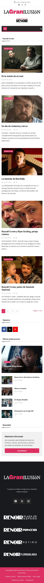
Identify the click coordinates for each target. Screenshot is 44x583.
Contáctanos (29, 580)
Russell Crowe (8, 48)
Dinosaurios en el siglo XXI (23, 411)
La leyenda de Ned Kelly (13, 179)
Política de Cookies (18, 580)
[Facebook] (4, 330)
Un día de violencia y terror (15, 126)
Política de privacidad (24, 576)
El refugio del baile (21, 400)
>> (17, 311)
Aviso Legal (36, 576)
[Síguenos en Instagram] (25, 5)
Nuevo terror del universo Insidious (27, 377)
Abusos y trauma (20, 388)
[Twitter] (9, 330)
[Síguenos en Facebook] (19, 5)
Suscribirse (22, 451)
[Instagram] (15, 330)
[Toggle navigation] (5, 28)
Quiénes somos (10, 576)
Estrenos (7, 362)
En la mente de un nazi (12, 76)
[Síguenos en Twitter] (22, 5)
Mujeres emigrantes (13, 366)
